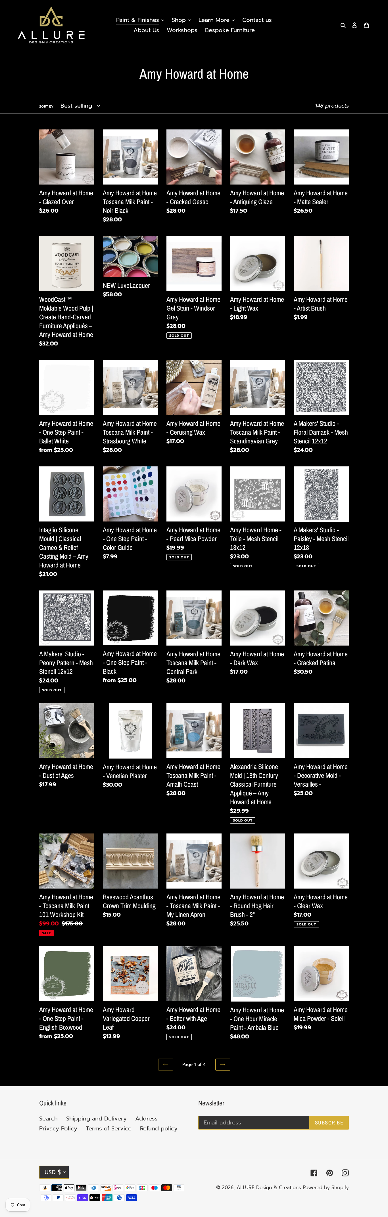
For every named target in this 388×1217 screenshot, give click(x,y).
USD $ (53, 1172)
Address (146, 1118)
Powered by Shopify (326, 1187)
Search (48, 1118)
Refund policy (159, 1128)
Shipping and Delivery (96, 1118)
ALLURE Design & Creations (269, 1187)
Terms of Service (109, 1128)
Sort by (46, 106)
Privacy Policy (58, 1128)
